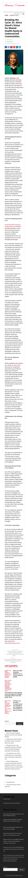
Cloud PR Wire (14, 15)
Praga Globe (11, 875)
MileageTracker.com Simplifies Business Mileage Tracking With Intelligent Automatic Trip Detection (13, 841)
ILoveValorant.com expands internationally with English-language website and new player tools (13, 695)
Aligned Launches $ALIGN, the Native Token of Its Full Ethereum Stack (13, 741)
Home (6, 15)
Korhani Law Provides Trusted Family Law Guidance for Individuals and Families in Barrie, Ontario (17, 705)
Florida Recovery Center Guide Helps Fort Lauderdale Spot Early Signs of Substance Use (13, 849)
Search (7, 721)
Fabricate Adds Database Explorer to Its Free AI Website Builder (18, 674)
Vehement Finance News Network (11, 803)
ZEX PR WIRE (17, 80)
